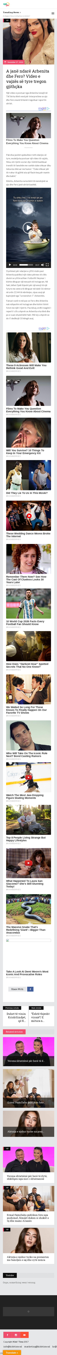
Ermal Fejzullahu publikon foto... (26, 1102)
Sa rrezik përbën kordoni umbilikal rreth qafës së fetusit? (25, 16)
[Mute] (42, 264)
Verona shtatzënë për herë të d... (26, 1060)
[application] (28, 228)
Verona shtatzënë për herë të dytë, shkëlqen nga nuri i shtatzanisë (27, 1177)
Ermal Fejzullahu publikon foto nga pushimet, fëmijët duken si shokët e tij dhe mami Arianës (28, 1217)
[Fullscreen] (47, 264)
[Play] (9, 264)
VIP (7, 20)
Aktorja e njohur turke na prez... (25, 1131)
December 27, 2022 (15, 62)
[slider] (26, 265)
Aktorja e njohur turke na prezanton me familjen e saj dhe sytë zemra (28, 1258)
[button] (28, 228)
